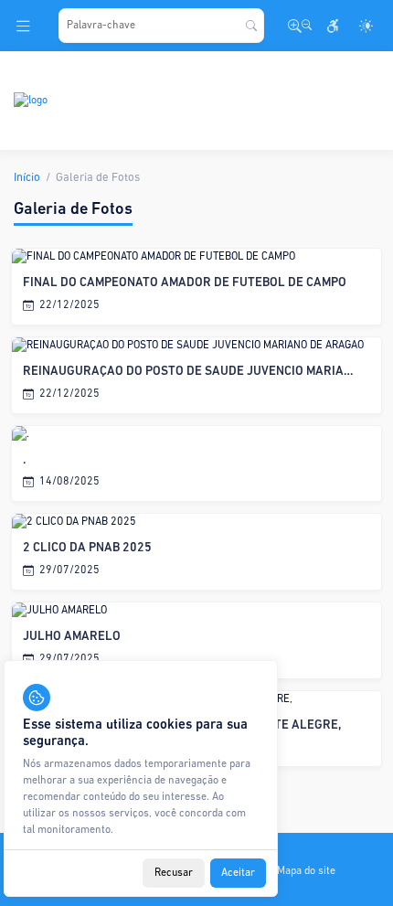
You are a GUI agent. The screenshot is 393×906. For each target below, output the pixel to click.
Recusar (173, 873)
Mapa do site (306, 871)
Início (27, 178)
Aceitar (238, 873)
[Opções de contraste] (365, 25)
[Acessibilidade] (332, 25)
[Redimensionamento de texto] (299, 25)
